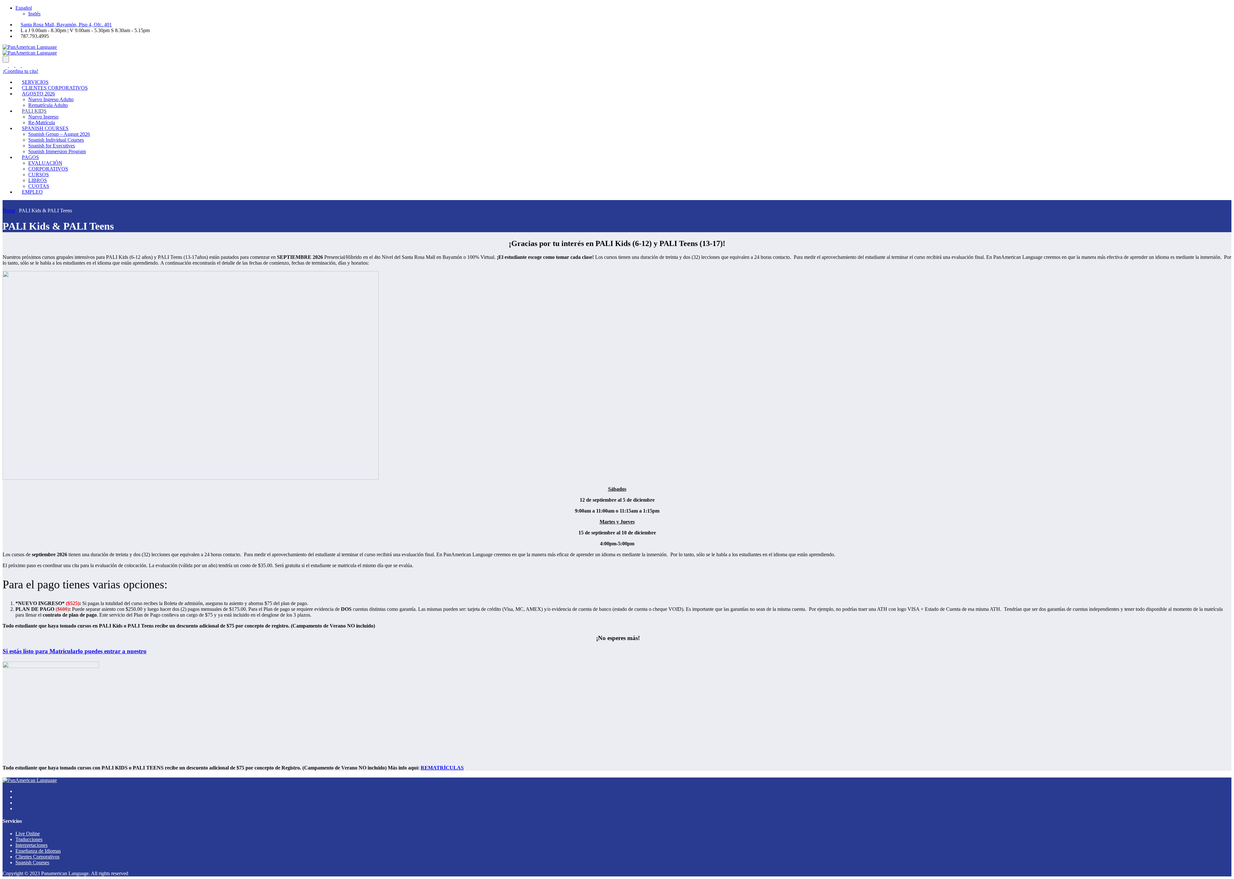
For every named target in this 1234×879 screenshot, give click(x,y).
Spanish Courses (32, 862)
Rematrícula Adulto (48, 105)
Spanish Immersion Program (57, 151)
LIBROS (37, 180)
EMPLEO (32, 192)
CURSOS (38, 174)
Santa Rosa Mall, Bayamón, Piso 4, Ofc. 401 (66, 24)
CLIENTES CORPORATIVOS (55, 88)
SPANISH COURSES (45, 128)
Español (23, 8)
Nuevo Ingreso (43, 116)
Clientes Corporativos (37, 856)
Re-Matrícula (41, 122)
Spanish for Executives (51, 145)
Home (9, 210)
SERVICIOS (35, 82)
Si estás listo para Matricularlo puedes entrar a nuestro (75, 651)
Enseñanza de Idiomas (38, 851)
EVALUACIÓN (45, 163)
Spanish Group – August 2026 (59, 134)
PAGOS (30, 157)
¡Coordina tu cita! (20, 71)
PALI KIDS (34, 111)
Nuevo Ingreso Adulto (51, 99)
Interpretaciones (31, 845)
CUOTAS (38, 186)
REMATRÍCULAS (442, 767)
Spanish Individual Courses (56, 140)
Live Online (27, 833)
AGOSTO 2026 (38, 93)
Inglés (34, 13)
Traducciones (28, 839)
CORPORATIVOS (48, 168)
